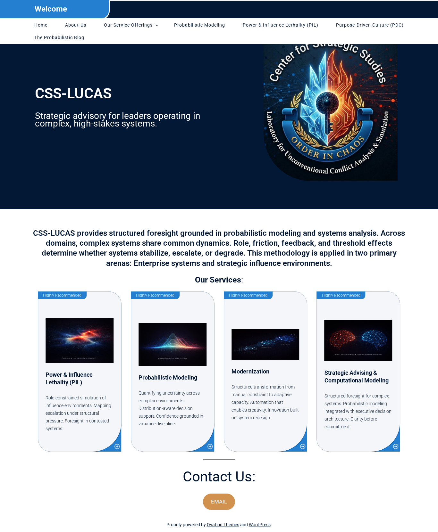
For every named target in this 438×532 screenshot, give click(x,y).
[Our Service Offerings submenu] (157, 25)
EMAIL (219, 501)
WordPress (260, 524)
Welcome (51, 8)
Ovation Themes (223, 524)
